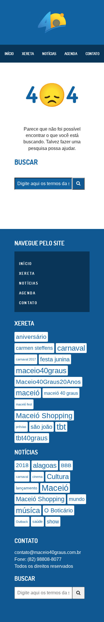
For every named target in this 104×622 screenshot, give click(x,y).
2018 (22, 465)
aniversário (31, 336)
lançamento (26, 488)
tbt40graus (32, 438)
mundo (77, 499)
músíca (28, 510)
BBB (66, 465)
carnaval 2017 (26, 359)
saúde (37, 522)
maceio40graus (41, 371)
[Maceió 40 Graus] (52, 21)
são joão (41, 427)
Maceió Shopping (44, 415)
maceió (28, 393)
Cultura (58, 476)
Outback (22, 521)
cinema (37, 476)
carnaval (71, 348)
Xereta (28, 53)
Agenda (70, 53)
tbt (61, 426)
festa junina (55, 359)
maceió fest (24, 404)
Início (9, 53)
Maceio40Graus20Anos (48, 381)
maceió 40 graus (61, 393)
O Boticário (58, 510)
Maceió (55, 488)
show (53, 522)
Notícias (49, 53)
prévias (21, 427)
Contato (92, 53)
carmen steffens (34, 348)
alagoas (45, 465)
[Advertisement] (52, 615)
